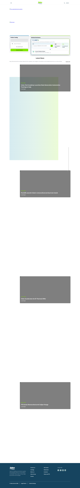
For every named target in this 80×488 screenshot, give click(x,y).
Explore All (68, 61)
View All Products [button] (19, 50)
